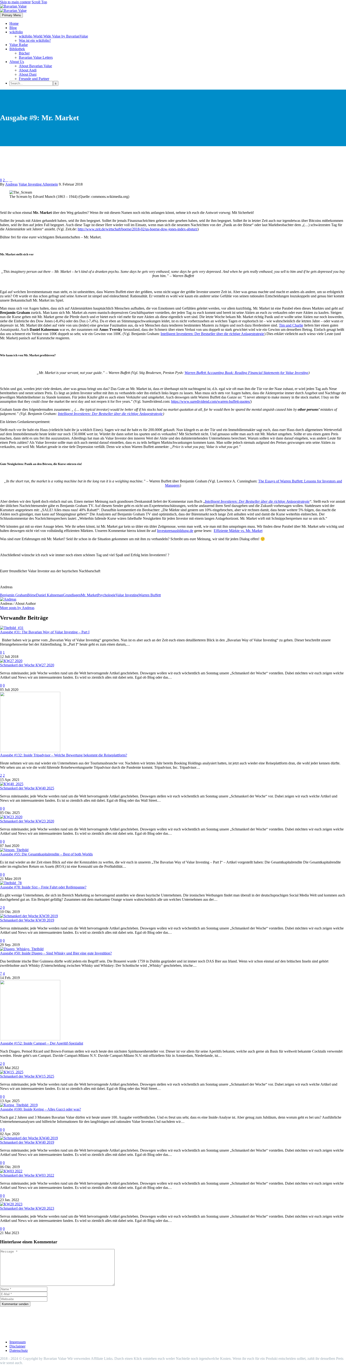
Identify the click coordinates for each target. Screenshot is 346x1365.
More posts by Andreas (17, 608)
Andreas (11, 184)
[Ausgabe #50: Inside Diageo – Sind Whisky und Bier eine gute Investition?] (22, 949)
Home (14, 23)
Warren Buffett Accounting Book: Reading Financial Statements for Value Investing (246, 373)
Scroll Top (39, 2)
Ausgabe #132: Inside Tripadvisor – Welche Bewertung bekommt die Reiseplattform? (63, 755)
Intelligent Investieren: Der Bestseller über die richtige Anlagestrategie (212, 334)
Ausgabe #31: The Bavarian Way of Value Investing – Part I (44, 632)
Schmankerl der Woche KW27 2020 (27, 665)
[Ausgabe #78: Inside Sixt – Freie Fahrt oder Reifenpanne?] (11, 883)
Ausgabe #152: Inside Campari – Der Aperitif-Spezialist (41, 1043)
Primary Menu (11, 15)
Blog (13, 28)
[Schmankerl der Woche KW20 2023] (11, 1204)
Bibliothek (17, 49)
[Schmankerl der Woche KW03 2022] (11, 1171)
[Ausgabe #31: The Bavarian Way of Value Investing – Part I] (12, 628)
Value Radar (18, 45)
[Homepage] (13, 8)
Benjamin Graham (13, 595)
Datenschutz (18, 1350)
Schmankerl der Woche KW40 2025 (27, 788)
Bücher (24, 53)
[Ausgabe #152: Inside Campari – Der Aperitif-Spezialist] (30, 1039)
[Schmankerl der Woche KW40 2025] (11, 784)
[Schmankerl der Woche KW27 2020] (11, 661)
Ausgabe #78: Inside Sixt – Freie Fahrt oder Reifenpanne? (43, 887)
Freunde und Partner (34, 79)
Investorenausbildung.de (175, 531)
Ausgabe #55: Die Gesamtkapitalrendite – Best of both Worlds (46, 854)
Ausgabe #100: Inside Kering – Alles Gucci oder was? (40, 1109)
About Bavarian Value (35, 66)
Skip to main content (15, 2)
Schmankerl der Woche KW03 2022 (27, 1175)
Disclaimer (17, 1346)
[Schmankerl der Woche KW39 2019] (29, 916)
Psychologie (106, 595)
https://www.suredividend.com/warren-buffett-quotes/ (210, 401)
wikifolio (16, 32)
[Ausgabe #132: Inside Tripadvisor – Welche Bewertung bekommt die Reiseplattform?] (30, 751)
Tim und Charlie (291, 325)
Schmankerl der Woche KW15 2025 (27, 1076)
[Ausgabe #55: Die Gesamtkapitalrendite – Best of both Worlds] (14, 850)
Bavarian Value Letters (36, 57)
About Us (16, 62)
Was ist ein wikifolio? (35, 40)
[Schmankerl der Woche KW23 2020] (11, 817)
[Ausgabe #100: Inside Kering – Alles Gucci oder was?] (19, 1105)
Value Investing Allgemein (38, 184)
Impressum (17, 1342)
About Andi (27, 70)
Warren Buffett (150, 595)
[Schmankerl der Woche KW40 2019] (29, 1138)
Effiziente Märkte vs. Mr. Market (238, 531)
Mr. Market (89, 595)
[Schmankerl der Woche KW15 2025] (11, 1072)
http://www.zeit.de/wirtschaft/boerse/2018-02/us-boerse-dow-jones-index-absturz (137, 229)
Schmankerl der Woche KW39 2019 (27, 920)
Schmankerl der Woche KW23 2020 (27, 821)
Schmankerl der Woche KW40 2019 (27, 1142)
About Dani (27, 74)
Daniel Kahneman (49, 595)
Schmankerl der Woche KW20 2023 (27, 1208)
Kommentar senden (15, 1304)
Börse (31, 595)
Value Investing (127, 595)
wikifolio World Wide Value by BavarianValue (53, 36)
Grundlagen (72, 595)
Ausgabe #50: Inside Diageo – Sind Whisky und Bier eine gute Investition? (56, 953)
